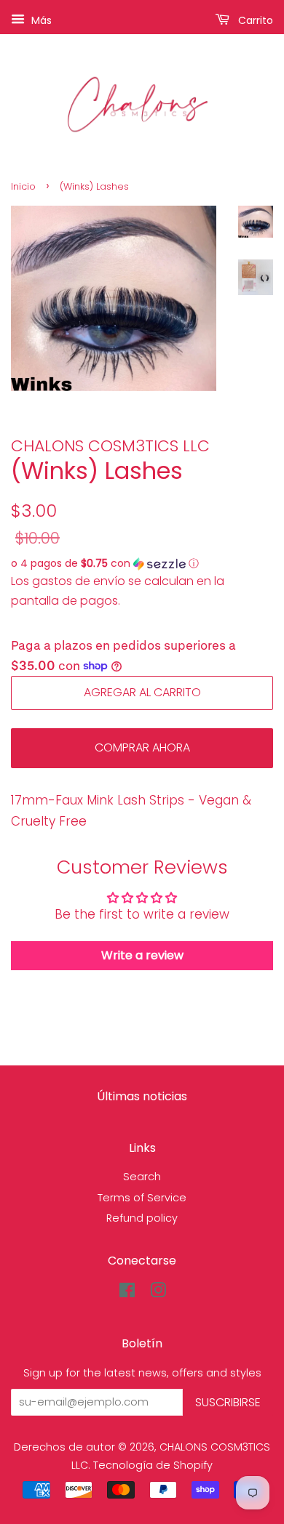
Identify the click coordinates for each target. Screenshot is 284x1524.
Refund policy (142, 1218)
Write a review (142, 955)
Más (40, 20)
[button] (142, 563)
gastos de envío (78, 581)
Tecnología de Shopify (153, 1465)
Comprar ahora (142, 747)
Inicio (23, 186)
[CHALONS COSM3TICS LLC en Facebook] (127, 1293)
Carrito (254, 20)
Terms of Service (142, 1197)
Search (142, 1176)
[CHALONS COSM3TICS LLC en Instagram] (158, 1293)
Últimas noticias (142, 1096)
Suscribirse (228, 1402)
